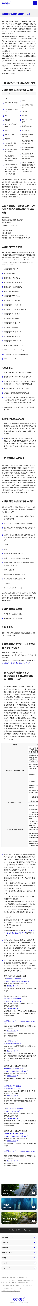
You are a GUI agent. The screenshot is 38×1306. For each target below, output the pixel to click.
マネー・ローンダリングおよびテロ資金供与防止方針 (14, 1283)
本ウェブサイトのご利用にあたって (24, 1285)
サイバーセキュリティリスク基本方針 (10, 1291)
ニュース (4, 1263)
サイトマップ (6, 1268)
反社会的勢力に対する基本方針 (26, 1280)
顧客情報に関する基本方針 (16, 1229)
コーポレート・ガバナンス (7, 1285)
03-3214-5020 (11, 986)
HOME (3, 1229)
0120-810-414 (11, 1031)
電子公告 (22, 1288)
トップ (8, 1229)
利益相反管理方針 (22, 1277)
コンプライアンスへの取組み (8, 1280)
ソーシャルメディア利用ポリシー (9, 1288)
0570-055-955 (11, 1008)
